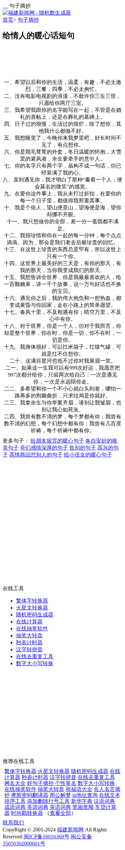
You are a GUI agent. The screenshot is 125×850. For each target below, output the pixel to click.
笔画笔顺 (83, 807)
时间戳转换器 (27, 813)
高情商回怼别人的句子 (36, 455)
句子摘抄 (28, 20)
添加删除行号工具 (48, 801)
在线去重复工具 (34, 656)
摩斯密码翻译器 (29, 795)
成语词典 (15, 807)
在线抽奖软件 (32, 628)
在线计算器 (29, 621)
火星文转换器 (32, 607)
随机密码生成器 (34, 614)
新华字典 (81, 801)
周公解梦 (60, 795)
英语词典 (37, 807)
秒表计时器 (29, 642)
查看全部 (60, 813)
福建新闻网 (70, 829)
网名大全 (15, 783)
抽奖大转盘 (29, 635)
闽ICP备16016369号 (46, 836)
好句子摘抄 (40, 783)
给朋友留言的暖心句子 (57, 441)
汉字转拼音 (29, 649)
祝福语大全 (79, 789)
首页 (8, 20)
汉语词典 (104, 801)
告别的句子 (82, 448)
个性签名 (65, 783)
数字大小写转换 (34, 663)
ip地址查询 (85, 795)
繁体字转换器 (32, 600)
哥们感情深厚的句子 (44, 448)
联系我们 (13, 822)
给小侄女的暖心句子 (88, 455)
